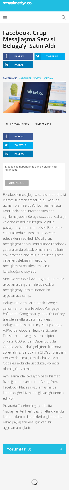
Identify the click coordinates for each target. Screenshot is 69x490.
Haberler (25, 78)
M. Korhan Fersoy (17, 124)
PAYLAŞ (19, 56)
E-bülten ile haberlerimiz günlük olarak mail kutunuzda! (31, 168)
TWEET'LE (52, 56)
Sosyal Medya (43, 78)
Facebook (10, 78)
